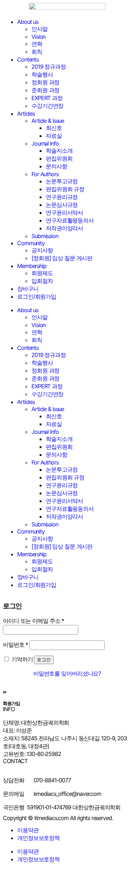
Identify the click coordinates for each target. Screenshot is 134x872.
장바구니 (28, 288)
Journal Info (45, 143)
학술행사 (42, 74)
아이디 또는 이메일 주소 (33, 620)
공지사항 (42, 250)
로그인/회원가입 (36, 296)
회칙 (36, 51)
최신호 (54, 127)
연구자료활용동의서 (70, 220)
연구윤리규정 (62, 196)
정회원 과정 (45, 82)
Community (31, 243)
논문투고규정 (62, 181)
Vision (38, 36)
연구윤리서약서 (64, 212)
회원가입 (11, 703)
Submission (44, 236)
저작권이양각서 (64, 228)
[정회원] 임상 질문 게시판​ (61, 258)
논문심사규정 (62, 204)
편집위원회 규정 (65, 189)
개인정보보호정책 (38, 837)
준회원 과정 (45, 90)
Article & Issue (47, 120)
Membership (31, 265)
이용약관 (28, 830)
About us (27, 21)
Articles (26, 113)
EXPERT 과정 (47, 97)
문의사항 (56, 166)
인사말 (39, 28)
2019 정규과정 (48, 66)
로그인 (44, 659)
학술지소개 (59, 150)
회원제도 (42, 273)
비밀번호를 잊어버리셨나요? (67, 673)
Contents (28, 59)
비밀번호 (15, 644)
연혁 (36, 43)
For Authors (45, 174)
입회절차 (42, 280)
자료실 (54, 135)
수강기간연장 (47, 105)
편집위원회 (59, 158)
